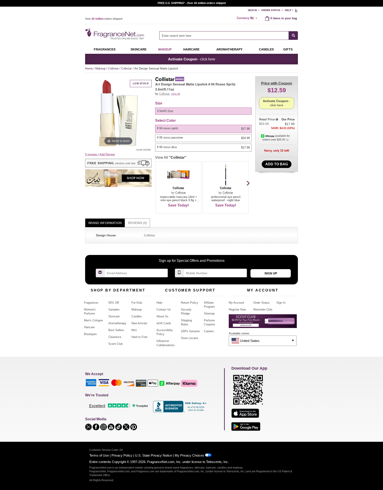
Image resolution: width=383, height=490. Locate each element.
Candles (136, 316)
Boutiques (90, 334)
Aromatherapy (117, 323)
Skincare (139, 49)
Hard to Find (139, 337)
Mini (134, 330)
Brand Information (105, 223)
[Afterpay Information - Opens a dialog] (268, 135)
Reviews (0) (137, 223)
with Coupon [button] (276, 83)
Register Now (237, 309)
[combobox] (228, 35)
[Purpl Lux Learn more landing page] (263, 322)
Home (89, 68)
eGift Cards (163, 323)
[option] (203, 111)
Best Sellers (116, 330)
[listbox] (204, 111)
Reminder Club (262, 309)
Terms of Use (99, 455)
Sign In (252, 10)
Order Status (270, 10)
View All (170, 157)
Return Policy (189, 302)
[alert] (247, 18)
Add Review (107, 154)
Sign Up (270, 273)
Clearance (114, 337)
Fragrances (104, 49)
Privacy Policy (121, 455)
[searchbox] (224, 35)
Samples (114, 309)
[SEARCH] (293, 35)
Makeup (165, 49)
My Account (236, 302)
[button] (118, 163)
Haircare (191, 49)
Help (288, 10)
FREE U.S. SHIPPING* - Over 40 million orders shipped (192, 3)
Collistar (113, 68)
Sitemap (209, 313)
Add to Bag (276, 164)
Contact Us (163, 309)
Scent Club (115, 343)
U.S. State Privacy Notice (153, 455)
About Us (162, 316)
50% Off (113, 302)
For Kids (136, 302)
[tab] (105, 223)
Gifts (288, 49)
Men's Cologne (93, 320)
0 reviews (91, 154)
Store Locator (189, 338)
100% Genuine (190, 331)
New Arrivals (139, 323)
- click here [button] (191, 59)
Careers (209, 331)
